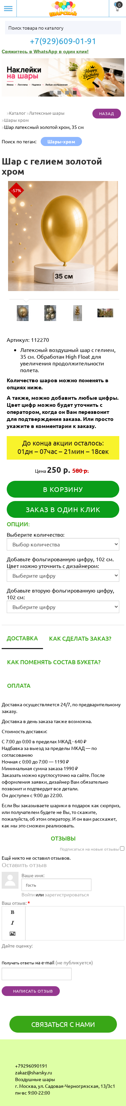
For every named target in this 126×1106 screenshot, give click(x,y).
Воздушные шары (35, 1079)
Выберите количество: (36, 534)
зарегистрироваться (67, 894)
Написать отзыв (32, 991)
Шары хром (16, 120)
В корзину (63, 489)
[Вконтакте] (10, 1054)
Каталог (17, 113)
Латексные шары (47, 113)
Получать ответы (18, 962)
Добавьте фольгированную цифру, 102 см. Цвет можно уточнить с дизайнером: (60, 562)
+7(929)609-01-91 (63, 41)
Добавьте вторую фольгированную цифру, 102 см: (60, 593)
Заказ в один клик (63, 509)
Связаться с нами (63, 1024)
